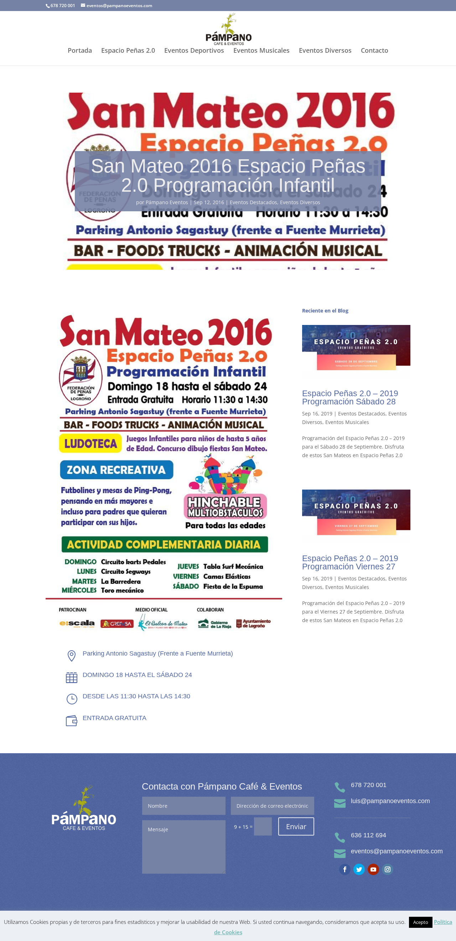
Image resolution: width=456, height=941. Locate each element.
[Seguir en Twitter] (359, 869)
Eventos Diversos (325, 51)
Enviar (296, 826)
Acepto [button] (420, 922)
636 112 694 (368, 835)
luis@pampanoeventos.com (390, 801)
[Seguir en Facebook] (345, 869)
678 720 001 (369, 785)
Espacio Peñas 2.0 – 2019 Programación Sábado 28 (350, 397)
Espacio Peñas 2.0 (128, 51)
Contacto (374, 51)
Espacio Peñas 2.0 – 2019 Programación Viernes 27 (350, 562)
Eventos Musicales (261, 51)
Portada (80, 51)
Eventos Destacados (253, 202)
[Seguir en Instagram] (387, 869)
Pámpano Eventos (167, 202)
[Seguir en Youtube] (373, 869)
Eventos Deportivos (194, 51)
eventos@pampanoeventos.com (397, 851)
